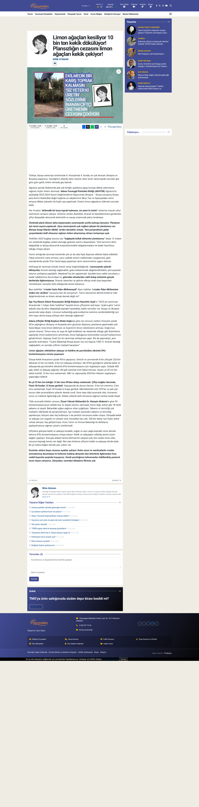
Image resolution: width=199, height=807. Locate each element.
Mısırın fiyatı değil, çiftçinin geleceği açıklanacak (153, 76)
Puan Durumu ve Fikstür (148, 639)
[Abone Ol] (114, 126)
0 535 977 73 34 (85, 625)
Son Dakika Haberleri (75, 644)
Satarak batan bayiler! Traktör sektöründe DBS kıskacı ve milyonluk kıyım (151, 87)
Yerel (85, 14)
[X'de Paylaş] (88, 127)
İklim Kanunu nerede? (40, 541)
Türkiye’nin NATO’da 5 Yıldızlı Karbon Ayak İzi (50, 533)
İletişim (103, 652)
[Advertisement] (148, 111)
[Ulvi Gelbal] (131, 74)
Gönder (34, 579)
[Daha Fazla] (97, 127)
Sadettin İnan (144, 61)
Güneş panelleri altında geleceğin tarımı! (48, 507)
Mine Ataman (60, 59)
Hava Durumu (73, 639)
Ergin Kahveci (144, 51)
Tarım (30, 14)
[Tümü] (120, 591)
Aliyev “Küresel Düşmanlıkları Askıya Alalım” (50, 516)
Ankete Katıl (36, 607)
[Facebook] (140, 623)
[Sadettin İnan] (131, 63)
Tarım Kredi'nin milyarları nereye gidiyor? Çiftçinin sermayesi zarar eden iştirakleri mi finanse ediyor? (152, 31)
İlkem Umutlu (144, 83)
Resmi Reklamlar (131, 14)
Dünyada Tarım (74, 14)
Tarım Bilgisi (96, 14)
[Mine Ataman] (39, 44)
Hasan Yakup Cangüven (148, 27)
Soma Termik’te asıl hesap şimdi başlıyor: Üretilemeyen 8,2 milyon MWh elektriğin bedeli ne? (152, 65)
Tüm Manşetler (37, 644)
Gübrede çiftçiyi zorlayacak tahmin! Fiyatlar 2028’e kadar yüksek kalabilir (153, 42)
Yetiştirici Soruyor (112, 14)
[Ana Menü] (170, 13)
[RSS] (157, 623)
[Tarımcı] (131, 41)
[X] (144, 623)
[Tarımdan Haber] (39, 5)
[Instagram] (148, 623)
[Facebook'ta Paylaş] (83, 127)
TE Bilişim (168, 653)
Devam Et (45, 497)
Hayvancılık (60, 14)
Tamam (123, 659)
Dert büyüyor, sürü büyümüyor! (151, 54)
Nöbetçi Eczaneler (39, 639)
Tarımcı (141, 38)
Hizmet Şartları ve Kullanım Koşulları (63, 652)
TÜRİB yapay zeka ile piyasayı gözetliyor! (49, 528)
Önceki (34, 480)
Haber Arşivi (108, 644)
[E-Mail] (55, 63)
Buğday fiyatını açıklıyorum (43, 545)
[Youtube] (152, 623)
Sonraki (115, 480)
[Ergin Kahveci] (131, 52)
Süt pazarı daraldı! (39, 524)
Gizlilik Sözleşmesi (85, 652)
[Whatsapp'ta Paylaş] (92, 127)
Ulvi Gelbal (143, 72)
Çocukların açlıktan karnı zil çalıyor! (46, 511)
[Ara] (171, 5)
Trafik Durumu (108, 639)
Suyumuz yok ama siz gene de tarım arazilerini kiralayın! (55, 520)
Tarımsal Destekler (44, 14)
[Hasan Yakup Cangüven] (131, 30)
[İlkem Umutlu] (131, 86)
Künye (96, 652)
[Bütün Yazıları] (120, 502)
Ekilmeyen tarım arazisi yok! (43, 537)
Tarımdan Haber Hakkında (37, 652)
